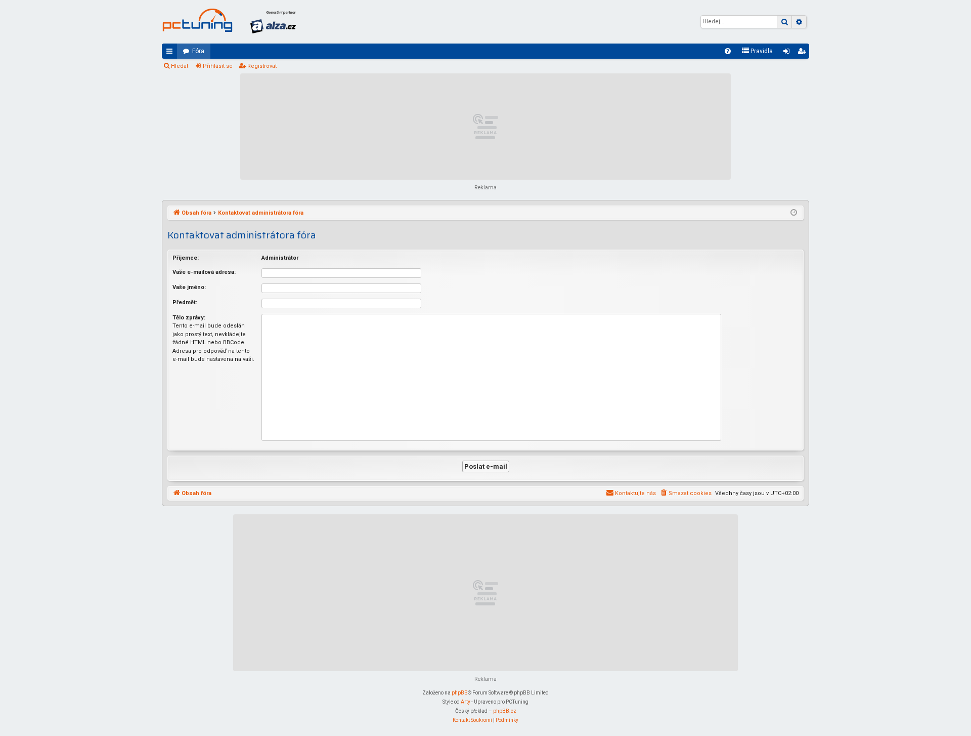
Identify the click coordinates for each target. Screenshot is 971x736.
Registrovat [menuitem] (803, 53)
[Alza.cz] (273, 22)
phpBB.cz (504, 711)
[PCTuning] (197, 20)
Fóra (198, 51)
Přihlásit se (218, 66)
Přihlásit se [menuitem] (788, 53)
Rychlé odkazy (171, 53)
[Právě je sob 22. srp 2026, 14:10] (793, 213)
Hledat (179, 66)
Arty (465, 702)
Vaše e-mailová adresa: (204, 272)
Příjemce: (185, 258)
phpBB (460, 693)
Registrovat (262, 66)
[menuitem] (727, 51)
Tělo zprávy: (188, 317)
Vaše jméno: (189, 287)
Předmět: (184, 302)
